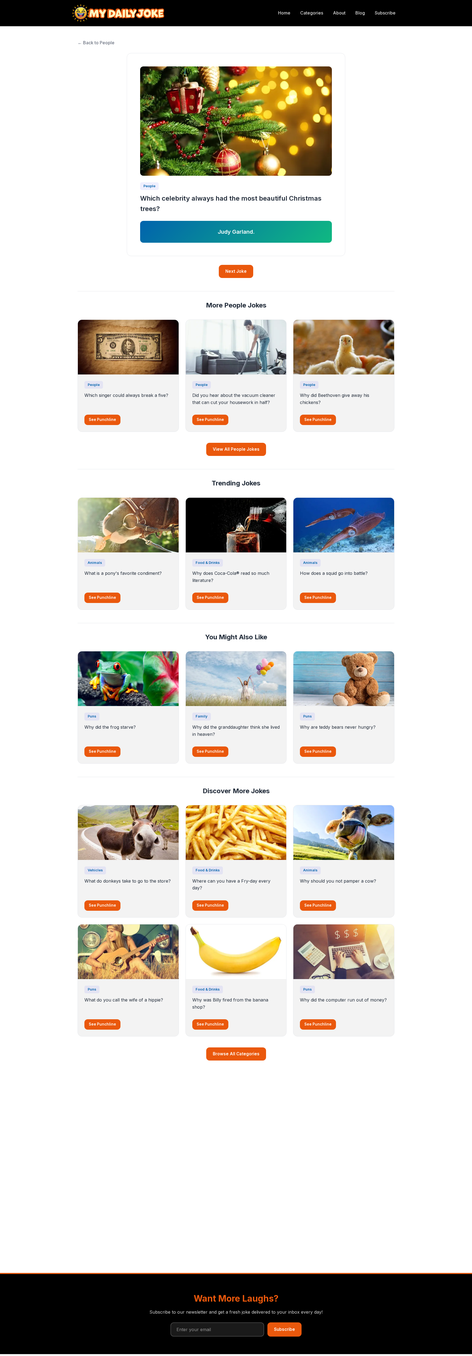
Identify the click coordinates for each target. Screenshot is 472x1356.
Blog (360, 13)
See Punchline (102, 419)
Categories (311, 13)
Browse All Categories (236, 1053)
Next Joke (236, 271)
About (339, 13)
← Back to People (96, 42)
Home (284, 13)
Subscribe (385, 13)
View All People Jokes (236, 449)
